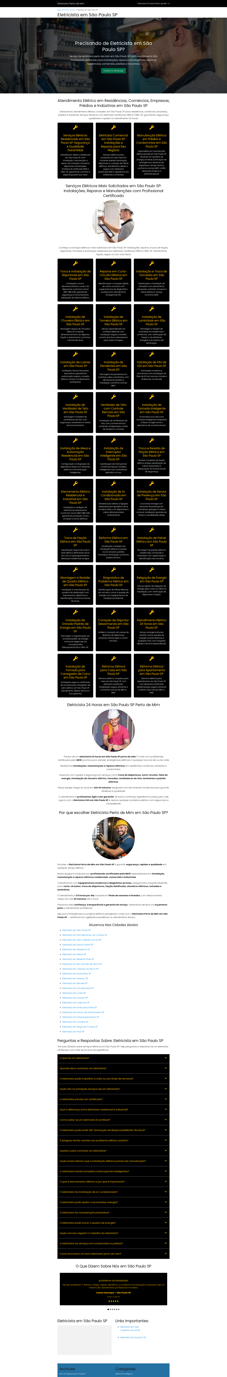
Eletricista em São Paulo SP (76, 930)
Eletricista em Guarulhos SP (76, 973)
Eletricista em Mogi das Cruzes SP (80, 1026)
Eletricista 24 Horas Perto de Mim (152, 3)
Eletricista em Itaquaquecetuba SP (80, 1017)
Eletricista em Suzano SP (75, 997)
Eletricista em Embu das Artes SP (79, 1007)
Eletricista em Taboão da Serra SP (80, 968)
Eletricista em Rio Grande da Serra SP (82, 964)
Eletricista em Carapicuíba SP (78, 988)
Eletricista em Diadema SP (76, 949)
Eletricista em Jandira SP (75, 1021)
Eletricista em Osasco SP (75, 978)
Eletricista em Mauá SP (74, 954)
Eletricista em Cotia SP (74, 993)
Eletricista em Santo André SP (77, 944)
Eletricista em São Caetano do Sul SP (81, 939)
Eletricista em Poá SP (73, 1031)
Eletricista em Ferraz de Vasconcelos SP (83, 1012)
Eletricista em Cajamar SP (76, 1002)
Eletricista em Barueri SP (74, 983)
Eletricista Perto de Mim (71, 3)
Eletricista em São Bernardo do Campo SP (84, 935)
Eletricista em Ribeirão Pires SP (78, 959)
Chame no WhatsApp (114, 70)
